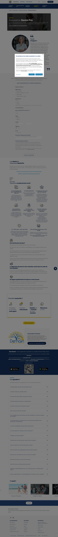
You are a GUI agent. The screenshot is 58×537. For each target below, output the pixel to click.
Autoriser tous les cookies (39, 74)
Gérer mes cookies (18, 74)
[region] (29, 65)
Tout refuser (31, 74)
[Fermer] (43, 55)
